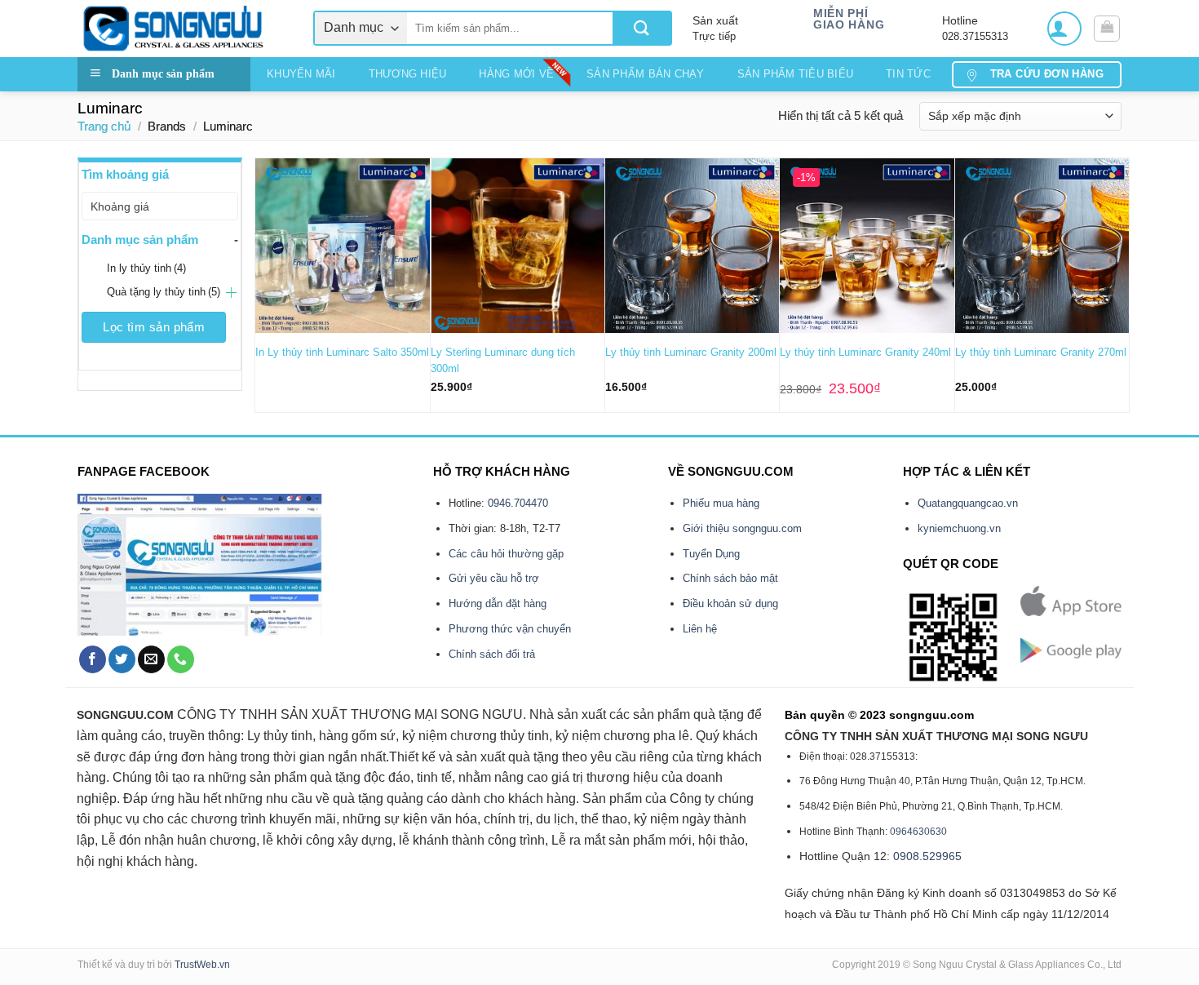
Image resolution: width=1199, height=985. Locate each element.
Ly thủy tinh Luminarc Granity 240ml (865, 352)
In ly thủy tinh (146, 268)
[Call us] (180, 659)
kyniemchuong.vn (959, 528)
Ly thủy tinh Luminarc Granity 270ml (1040, 352)
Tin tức (908, 74)
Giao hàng (848, 25)
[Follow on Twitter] (121, 659)
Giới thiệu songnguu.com (742, 528)
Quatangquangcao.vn (968, 503)
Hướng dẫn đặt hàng (497, 603)
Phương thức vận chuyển (510, 629)
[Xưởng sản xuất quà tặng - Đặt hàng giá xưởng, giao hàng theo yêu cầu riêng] (183, 28)
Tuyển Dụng (711, 554)
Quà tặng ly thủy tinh (163, 292)
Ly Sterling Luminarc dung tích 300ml (503, 360)
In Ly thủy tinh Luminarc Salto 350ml (342, 352)
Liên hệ (700, 629)
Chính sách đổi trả (492, 654)
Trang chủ (104, 126)
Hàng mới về (516, 74)
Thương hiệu (408, 74)
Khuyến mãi (301, 74)
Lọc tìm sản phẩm (154, 327)
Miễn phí (840, 13)
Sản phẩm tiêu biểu (795, 74)
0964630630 (918, 831)
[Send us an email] (151, 659)
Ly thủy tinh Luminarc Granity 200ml (690, 352)
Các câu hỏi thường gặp (506, 554)
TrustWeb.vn (202, 964)
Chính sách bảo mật (730, 578)
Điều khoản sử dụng (730, 603)
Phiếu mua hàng (721, 503)
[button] (1064, 28)
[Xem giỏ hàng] (1107, 29)
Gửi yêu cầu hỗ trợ (494, 578)
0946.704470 (518, 503)
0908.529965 (927, 856)
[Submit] (641, 28)
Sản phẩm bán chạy (645, 74)
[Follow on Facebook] (92, 659)
